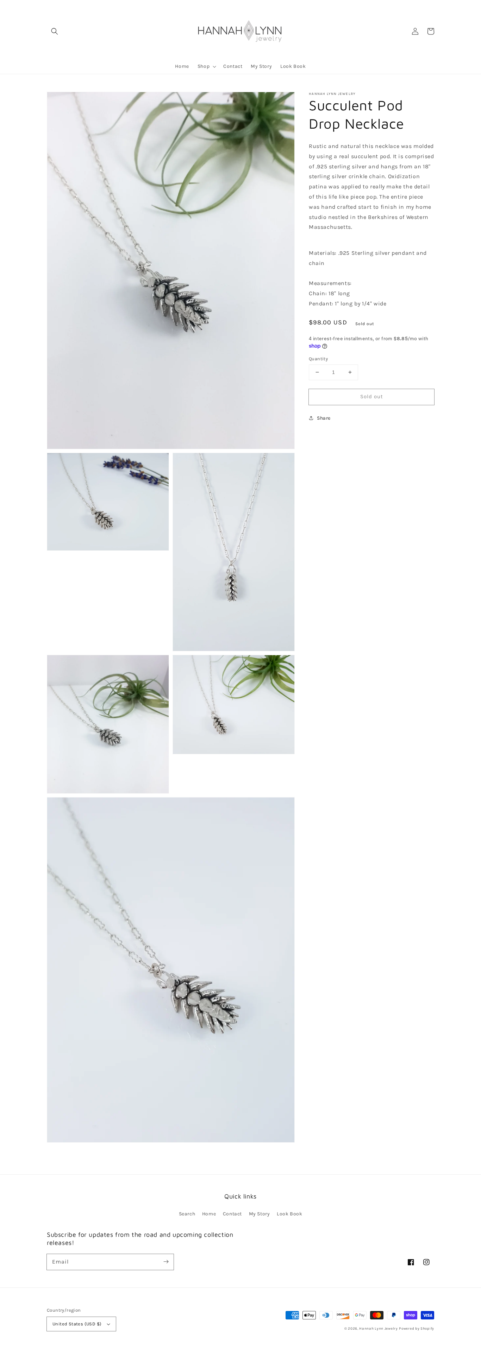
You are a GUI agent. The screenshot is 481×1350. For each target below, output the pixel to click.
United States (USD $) (76, 1323)
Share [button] (324, 418)
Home (209, 1214)
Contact (232, 1214)
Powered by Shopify (416, 1328)
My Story (259, 1214)
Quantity (318, 358)
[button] (54, 31)
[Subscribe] (166, 1262)
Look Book (289, 1214)
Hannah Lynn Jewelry (378, 1328)
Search (187, 1214)
